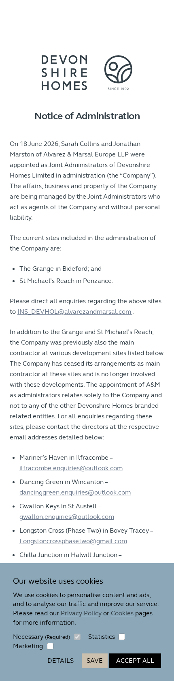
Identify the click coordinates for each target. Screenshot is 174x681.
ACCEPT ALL (135, 660)
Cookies (122, 613)
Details (60, 660)
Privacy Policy (81, 613)
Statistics (101, 636)
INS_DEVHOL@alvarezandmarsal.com (74, 311)
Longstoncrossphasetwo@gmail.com (73, 541)
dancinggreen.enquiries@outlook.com (75, 492)
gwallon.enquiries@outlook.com (66, 516)
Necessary (41, 636)
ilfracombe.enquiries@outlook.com (71, 468)
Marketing (28, 646)
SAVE (95, 660)
